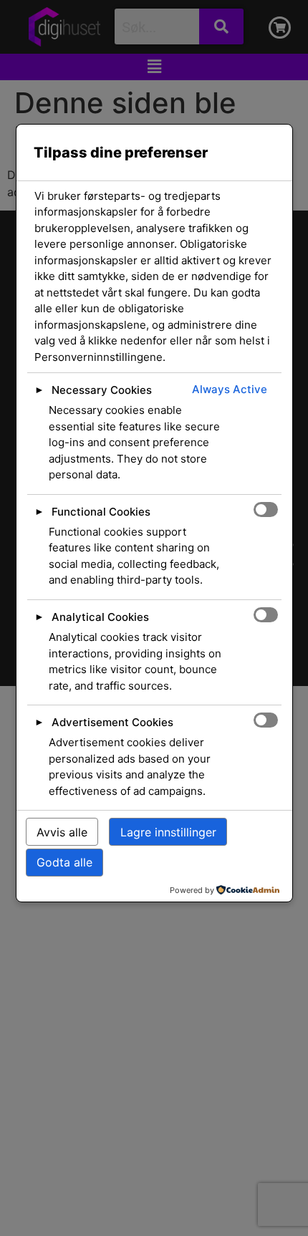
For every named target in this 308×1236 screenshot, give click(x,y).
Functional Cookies (101, 511)
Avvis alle (62, 832)
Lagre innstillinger (168, 832)
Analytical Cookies (100, 617)
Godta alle (64, 862)
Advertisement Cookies (112, 722)
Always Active (229, 389)
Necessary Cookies (102, 390)
